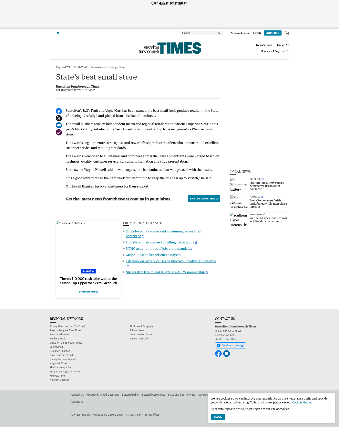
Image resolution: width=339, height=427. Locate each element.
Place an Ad (282, 45)
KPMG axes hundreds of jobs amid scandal (157, 249)
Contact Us (77, 394)
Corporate (77, 401)
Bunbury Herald (58, 338)
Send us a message (233, 345)
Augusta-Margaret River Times (65, 330)
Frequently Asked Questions (103, 394)
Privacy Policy (134, 414)
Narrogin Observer (59, 379)
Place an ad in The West (181, 394)
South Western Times (141, 334)
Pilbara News (137, 330)
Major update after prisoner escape (152, 255)
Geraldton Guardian (60, 350)
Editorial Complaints (153, 394)
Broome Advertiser (59, 334)
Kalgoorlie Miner (58, 363)
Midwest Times (58, 375)
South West (80, 67)
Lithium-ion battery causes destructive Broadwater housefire (171, 261)
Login (257, 33)
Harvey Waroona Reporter (63, 359)
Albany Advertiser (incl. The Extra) (67, 326)
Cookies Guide (301, 402)
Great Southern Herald (61, 355)
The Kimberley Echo (60, 367)
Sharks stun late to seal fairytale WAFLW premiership (165, 272)
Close (218, 416)
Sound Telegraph (139, 338)
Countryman (56, 346)
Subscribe (273, 33)
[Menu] (51, 33)
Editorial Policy (130, 394)
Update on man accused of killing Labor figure (160, 242)
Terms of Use (152, 414)
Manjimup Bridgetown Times (65, 371)
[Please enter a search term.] (219, 33)
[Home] (58, 33)
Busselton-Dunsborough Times (108, 67)
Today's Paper (264, 45)
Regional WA (63, 67)
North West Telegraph (141, 326)
